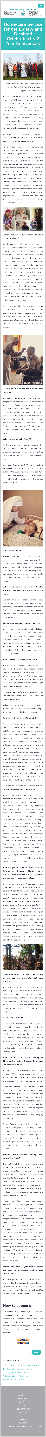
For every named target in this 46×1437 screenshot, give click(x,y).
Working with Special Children (16, 1372)
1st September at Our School (15, 1376)
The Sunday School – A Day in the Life (19, 1369)
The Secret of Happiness (13, 1379)
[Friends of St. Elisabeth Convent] (23, 12)
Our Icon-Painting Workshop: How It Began (21, 1365)
